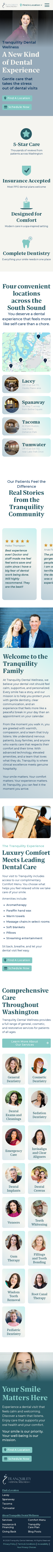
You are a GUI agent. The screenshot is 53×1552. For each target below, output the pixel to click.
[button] (31, 5)
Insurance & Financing (9, 1526)
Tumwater (8, 1508)
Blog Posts (34, 1531)
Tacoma (7, 1503)
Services (7, 1520)
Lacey (5, 1495)
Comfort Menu (37, 1520)
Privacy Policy (9, 1544)
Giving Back (9, 1531)
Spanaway (8, 1499)
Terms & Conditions (26, 1544)
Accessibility (43, 1544)
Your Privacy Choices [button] (26, 1547)
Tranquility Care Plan (34, 1526)
